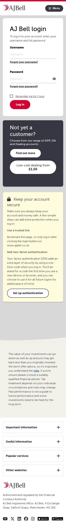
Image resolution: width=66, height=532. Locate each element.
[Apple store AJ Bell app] (43, 519)
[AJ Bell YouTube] (5, 519)
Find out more (25, 153)
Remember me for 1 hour (29, 96)
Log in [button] (20, 104)
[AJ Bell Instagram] (33, 519)
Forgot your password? (24, 86)
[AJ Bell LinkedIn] (19, 519)
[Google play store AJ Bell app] (57, 519)
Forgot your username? (24, 62)
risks (36, 370)
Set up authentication (28, 293)
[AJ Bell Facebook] (26, 519)
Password (16, 72)
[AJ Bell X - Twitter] (12, 519)
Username (17, 47)
